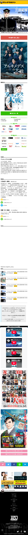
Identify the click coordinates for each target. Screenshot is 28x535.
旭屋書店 (2, 119)
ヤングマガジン (14, 493)
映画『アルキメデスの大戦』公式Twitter (13, 454)
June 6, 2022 (18, 320)
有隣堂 (15, 120)
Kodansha (10, 526)
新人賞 (14, 500)
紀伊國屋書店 (16, 119)
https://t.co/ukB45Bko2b (13, 315)
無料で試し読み (14, 38)
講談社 (14, 510)
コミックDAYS (14, 496)
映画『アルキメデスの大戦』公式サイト (13, 451)
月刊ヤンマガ (14, 494)
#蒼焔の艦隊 (21, 315)
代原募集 (14, 507)
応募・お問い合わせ (14, 505)
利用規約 (14, 509)
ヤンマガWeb (14, 495)
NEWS (14, 501)
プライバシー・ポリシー (14, 508)
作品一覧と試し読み (14, 499)
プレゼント (14, 504)
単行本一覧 (14, 113)
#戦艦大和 (21, 311)
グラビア (14, 498)
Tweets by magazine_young (7, 266)
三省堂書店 (3, 120)
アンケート (14, 503)
